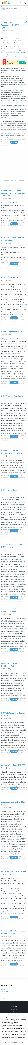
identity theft (19, 52)
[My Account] (25, 3)
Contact (14, 1011)
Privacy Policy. (17, 1039)
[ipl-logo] (7, 3)
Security (3, 993)
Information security (5, 995)
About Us (14, 1009)
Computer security (5, 989)
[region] (14, 1029)
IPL (2, 7)
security (13, 50)
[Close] (26, 1015)
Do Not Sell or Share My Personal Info (14, 1042)
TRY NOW (22, 62)
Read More (14, 224)
